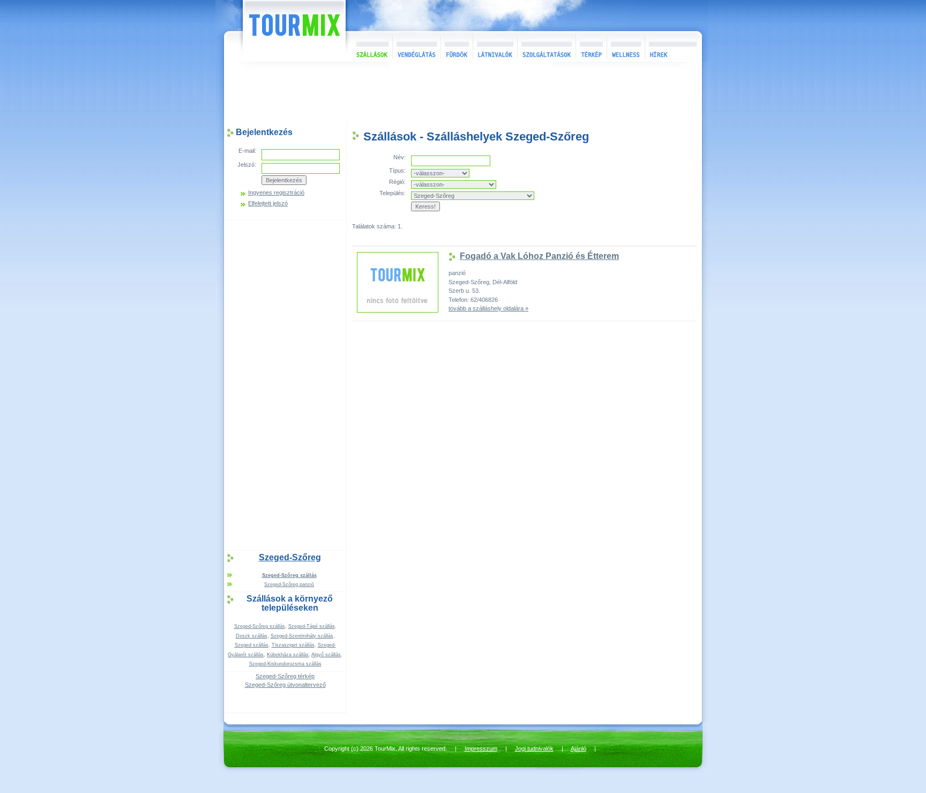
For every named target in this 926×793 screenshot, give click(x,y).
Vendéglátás (416, 46)
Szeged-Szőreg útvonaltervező (285, 684)
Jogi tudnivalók (534, 748)
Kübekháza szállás (288, 654)
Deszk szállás (251, 636)
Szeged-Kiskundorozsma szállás (285, 663)
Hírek (672, 46)
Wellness (626, 46)
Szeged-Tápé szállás (311, 626)
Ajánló (578, 748)
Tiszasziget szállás (293, 645)
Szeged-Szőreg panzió (289, 584)
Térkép (591, 46)
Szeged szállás (251, 645)
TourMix (282, 31)
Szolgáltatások (546, 46)
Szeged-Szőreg (290, 557)
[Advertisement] (463, 93)
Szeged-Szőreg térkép (285, 676)
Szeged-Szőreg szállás (259, 626)
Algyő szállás (326, 654)
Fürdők (456, 46)
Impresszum (481, 748)
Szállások (369, 46)
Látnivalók (495, 46)
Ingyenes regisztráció (276, 193)
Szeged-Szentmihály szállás (302, 636)
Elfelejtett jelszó (268, 203)
